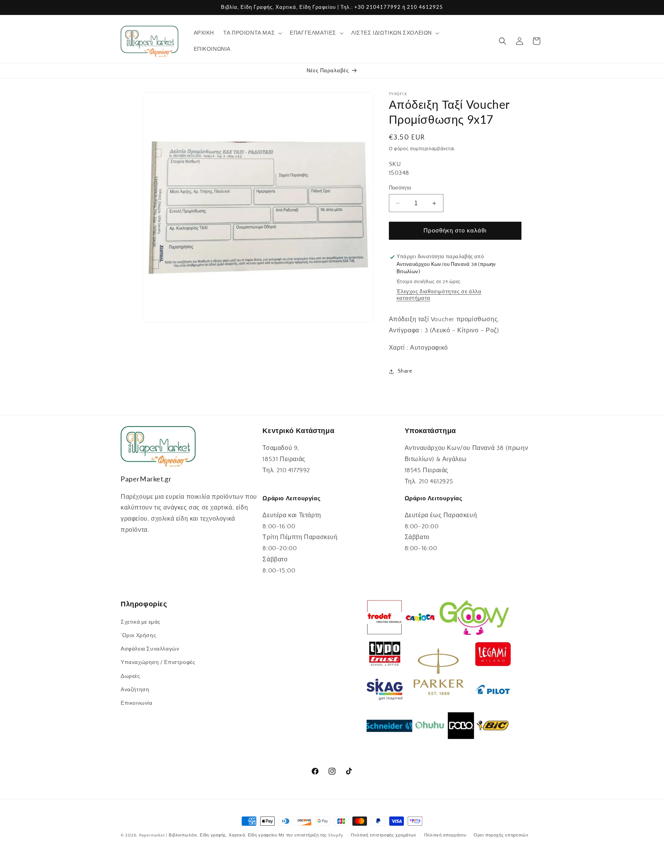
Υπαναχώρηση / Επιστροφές (158, 662)
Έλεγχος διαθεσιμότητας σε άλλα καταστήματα (439, 295)
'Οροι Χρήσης (138, 635)
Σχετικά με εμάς (141, 622)
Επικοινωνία (137, 703)
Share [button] (405, 371)
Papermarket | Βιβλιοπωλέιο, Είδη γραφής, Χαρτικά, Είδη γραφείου (208, 835)
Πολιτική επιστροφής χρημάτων (384, 835)
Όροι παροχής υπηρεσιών (501, 835)
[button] (252, 33)
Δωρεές (130, 676)
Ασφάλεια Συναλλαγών (150, 649)
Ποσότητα (400, 188)
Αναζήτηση (135, 689)
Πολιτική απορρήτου (445, 835)
